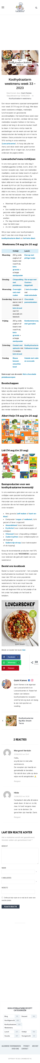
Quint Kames (26, 93)
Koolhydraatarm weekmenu (20, 98)
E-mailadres (6, 878)
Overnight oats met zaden (17, 292)
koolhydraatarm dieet (11, 238)
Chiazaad (10, 534)
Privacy (26, 1046)
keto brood (17, 308)
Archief (35, 1046)
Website (5, 888)
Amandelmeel (11, 525)
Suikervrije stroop (13, 543)
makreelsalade (30, 295)
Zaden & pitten (12, 537)
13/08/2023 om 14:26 (21, 796)
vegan (18, 519)
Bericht (5, 846)
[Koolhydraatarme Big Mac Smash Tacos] (11, 721)
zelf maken (21, 514)
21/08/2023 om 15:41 (21, 754)
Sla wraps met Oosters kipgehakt (30, 282)
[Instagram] (32, 680)
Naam (4, 868)
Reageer (17, 781)
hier (23, 650)
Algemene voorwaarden (11, 1046)
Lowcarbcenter (8, 144)
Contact (25, 1049)
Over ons (15, 1049)
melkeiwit (28, 519)
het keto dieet (29, 238)
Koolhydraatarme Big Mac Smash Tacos (26, 720)
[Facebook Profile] (29, 680)
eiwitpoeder (18, 275)
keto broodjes (32, 289)
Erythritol (10, 528)
